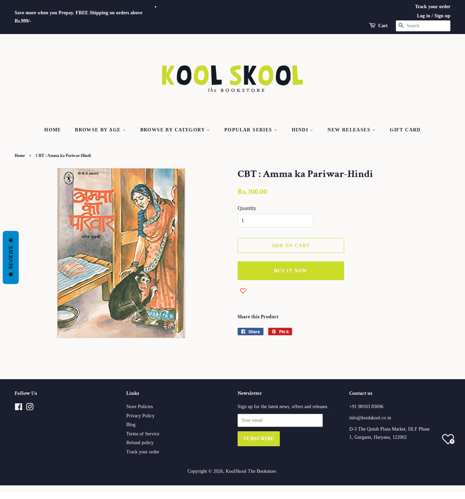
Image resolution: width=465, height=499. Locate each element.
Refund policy (140, 442)
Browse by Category (173, 129)
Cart (383, 25)
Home (52, 129)
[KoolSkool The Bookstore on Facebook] (18, 408)
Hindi (301, 129)
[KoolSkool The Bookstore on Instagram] (29, 408)
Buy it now (291, 270)
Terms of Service (142, 433)
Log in (423, 15)
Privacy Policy (140, 415)
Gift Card (405, 129)
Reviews (11, 257)
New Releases (349, 129)
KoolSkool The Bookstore (251, 471)
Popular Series (249, 129)
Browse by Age (99, 129)
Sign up (442, 15)
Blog (130, 424)
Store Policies (139, 406)
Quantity (247, 208)
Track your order (432, 6)
